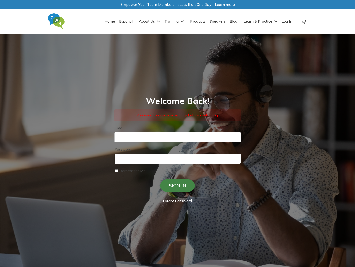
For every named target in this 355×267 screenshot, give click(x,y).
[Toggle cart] (303, 21)
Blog (233, 21)
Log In (287, 21)
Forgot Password (177, 200)
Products (197, 21)
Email (119, 128)
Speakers (218, 21)
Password (122, 149)
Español (126, 21)
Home (110, 21)
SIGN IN (177, 185)
